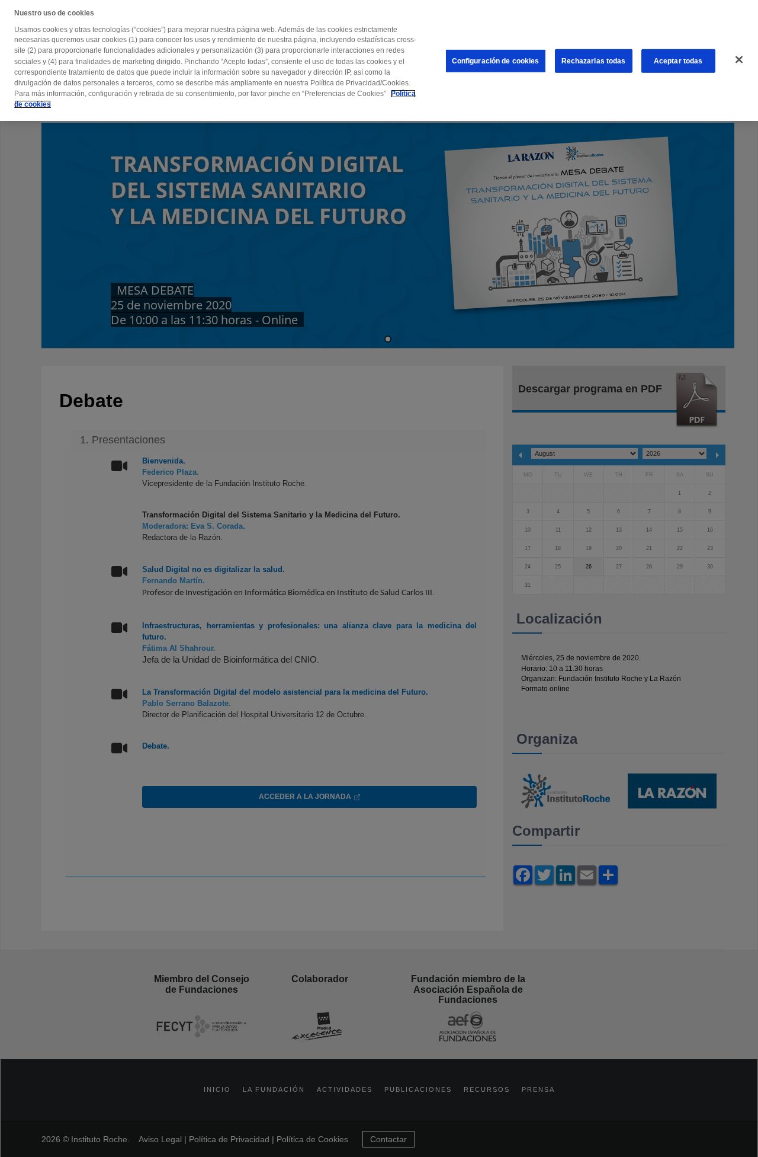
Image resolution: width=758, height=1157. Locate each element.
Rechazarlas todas (593, 61)
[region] (379, 60)
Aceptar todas (678, 61)
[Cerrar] (739, 60)
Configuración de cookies (495, 61)
